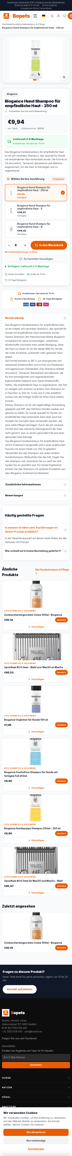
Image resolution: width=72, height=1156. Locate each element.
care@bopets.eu (33, 1031)
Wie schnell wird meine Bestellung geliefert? (33, 550)
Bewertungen (14, 495)
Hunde (15, 24)
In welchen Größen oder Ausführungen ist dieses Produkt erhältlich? (31, 529)
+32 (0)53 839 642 (12, 1031)
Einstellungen (36, 1149)
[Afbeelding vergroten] (64, 77)
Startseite (7, 24)
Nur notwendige (36, 1140)
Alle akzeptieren (36, 1132)
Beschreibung (14, 317)
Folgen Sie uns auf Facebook (19, 1038)
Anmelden (36, 1065)
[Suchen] (52, 15)
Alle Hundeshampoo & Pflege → (52, 571)
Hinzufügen (37, 626)
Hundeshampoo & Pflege (32, 24)
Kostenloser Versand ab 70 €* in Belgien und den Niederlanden (36, 2)
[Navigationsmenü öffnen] (35, 15)
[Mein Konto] (58, 15)
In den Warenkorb (51, 245)
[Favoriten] (64, 15)
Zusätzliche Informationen (23, 484)
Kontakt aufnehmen (19, 989)
